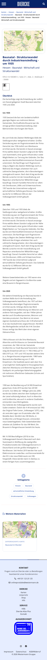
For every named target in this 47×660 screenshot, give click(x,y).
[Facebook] (26, 646)
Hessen (11, 12)
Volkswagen (31, 496)
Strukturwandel (17, 496)
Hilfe (23, 609)
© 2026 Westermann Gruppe (23, 654)
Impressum (8, 651)
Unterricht (23, 595)
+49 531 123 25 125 (25, 578)
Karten (3, 12)
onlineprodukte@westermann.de (24, 582)
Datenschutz (21, 651)
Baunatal (28, 486)
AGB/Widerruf (35, 651)
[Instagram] (21, 646)
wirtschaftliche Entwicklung (23, 491)
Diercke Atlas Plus (23, 611)
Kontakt (23, 614)
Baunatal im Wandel (13, 545)
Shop (23, 597)
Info (23, 600)
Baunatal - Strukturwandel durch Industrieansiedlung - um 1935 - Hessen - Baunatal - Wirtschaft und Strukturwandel (20, 17)
